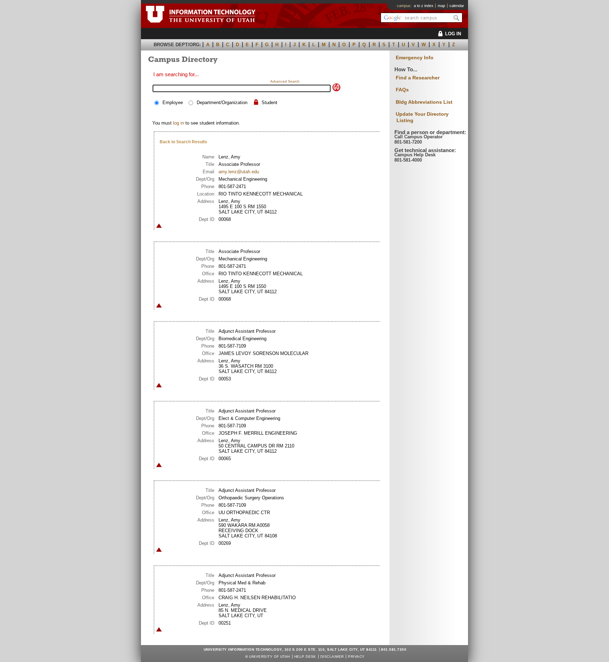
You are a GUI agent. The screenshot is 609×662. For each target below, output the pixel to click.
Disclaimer (332, 656)
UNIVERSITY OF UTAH (269, 656)
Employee (172, 102)
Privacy (356, 656)
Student (269, 102)
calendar (456, 6)
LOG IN (453, 33)
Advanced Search (285, 81)
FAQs (402, 89)
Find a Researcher (417, 77)
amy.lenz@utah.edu (239, 171)
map (441, 6)
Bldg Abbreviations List (424, 102)
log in (178, 123)
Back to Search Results (183, 141)
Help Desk (305, 656)
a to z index (423, 6)
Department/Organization (222, 102)
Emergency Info (414, 57)
